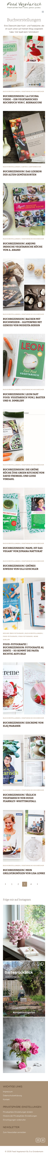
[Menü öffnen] (42, 12)
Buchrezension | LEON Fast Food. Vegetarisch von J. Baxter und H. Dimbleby (24, 397)
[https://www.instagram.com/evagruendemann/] (38, 1140)
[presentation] (24, 62)
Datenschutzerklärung (12, 1095)
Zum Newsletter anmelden (14, 1132)
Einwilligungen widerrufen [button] (14, 1119)
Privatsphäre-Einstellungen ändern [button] (18, 1112)
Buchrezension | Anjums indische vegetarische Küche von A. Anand (22, 246)
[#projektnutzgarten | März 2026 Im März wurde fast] (24, 989)
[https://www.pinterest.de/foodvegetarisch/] (43, 1140)
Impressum (8, 1091)
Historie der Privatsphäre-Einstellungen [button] (20, 1116)
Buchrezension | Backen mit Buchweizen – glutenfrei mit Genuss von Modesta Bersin (22, 322)
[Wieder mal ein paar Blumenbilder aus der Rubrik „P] (24, 933)
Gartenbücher (35, 167)
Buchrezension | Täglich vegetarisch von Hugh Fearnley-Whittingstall (19, 798)
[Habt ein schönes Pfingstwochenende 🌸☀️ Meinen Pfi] (24, 1045)
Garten (24, 167)
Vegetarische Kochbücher (32, 91)
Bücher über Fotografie (13, 633)
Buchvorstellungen (11, 91)
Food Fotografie (10, 636)
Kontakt (6, 1099)
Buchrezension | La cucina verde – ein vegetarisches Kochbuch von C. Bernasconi (22, 99)
